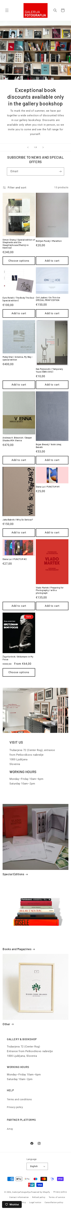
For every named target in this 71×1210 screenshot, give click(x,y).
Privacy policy (15, 1107)
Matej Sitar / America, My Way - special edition (18, 358)
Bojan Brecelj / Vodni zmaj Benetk (48, 445)
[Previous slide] (28, 147)
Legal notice (35, 1202)
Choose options (18, 260)
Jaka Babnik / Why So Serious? (18, 519)
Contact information (19, 1197)
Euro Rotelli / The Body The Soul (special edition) (18, 299)
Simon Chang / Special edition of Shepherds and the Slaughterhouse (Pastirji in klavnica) (19, 243)
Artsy (10, 1129)
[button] (7, 10)
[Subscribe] (60, 171)
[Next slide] (43, 147)
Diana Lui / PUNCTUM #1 (47, 486)
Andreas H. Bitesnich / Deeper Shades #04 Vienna (17, 439)
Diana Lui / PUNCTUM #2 (15, 559)
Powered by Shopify (40, 1192)
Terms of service (57, 1197)
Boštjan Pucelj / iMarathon (49, 241)
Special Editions (13, 874)
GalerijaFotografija (21, 1192)
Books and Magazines (17, 949)
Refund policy (38, 1197)
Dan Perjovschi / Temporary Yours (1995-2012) (49, 370)
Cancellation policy (54, 1202)
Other (6, 1024)
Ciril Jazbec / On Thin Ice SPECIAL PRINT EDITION (48, 298)
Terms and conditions (19, 1099)
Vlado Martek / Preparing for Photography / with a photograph (50, 590)
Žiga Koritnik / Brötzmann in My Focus (18, 658)
